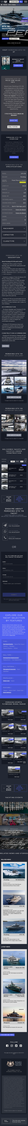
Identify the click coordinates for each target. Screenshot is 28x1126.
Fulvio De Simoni (21, 209)
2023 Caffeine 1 (7, 274)
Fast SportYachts (8, 644)
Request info (5, 38)
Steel (18, 669)
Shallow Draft (12, 690)
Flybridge (11, 646)
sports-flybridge (12, 4)
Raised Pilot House (19, 644)
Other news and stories (7, 1034)
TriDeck (16, 648)
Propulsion (7, 678)
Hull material (8, 666)
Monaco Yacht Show (18, 61)
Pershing (5, 4)
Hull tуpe (7, 655)
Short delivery (7, 692)
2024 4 (15, 272)
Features (6, 687)
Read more (12, 635)
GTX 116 (18, 4)
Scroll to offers (13, 38)
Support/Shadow (7, 648)
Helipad (5, 690)
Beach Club (20, 690)
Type (5, 641)
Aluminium (6, 671)
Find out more (16, 1122)
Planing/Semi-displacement (11, 657)
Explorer (5, 646)
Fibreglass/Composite (9, 669)
